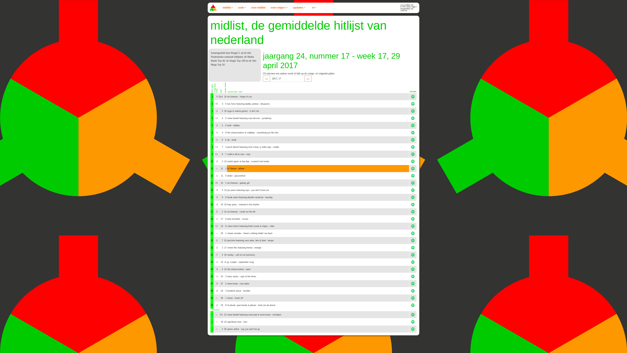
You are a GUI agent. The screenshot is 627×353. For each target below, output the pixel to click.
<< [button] (266, 78)
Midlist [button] (227, 7)
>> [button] (307, 78)
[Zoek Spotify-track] (413, 96)
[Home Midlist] (213, 8)
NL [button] (313, 7)
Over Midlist (258, 7)
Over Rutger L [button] (278, 7)
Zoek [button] (241, 7)
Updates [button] (298, 7)
